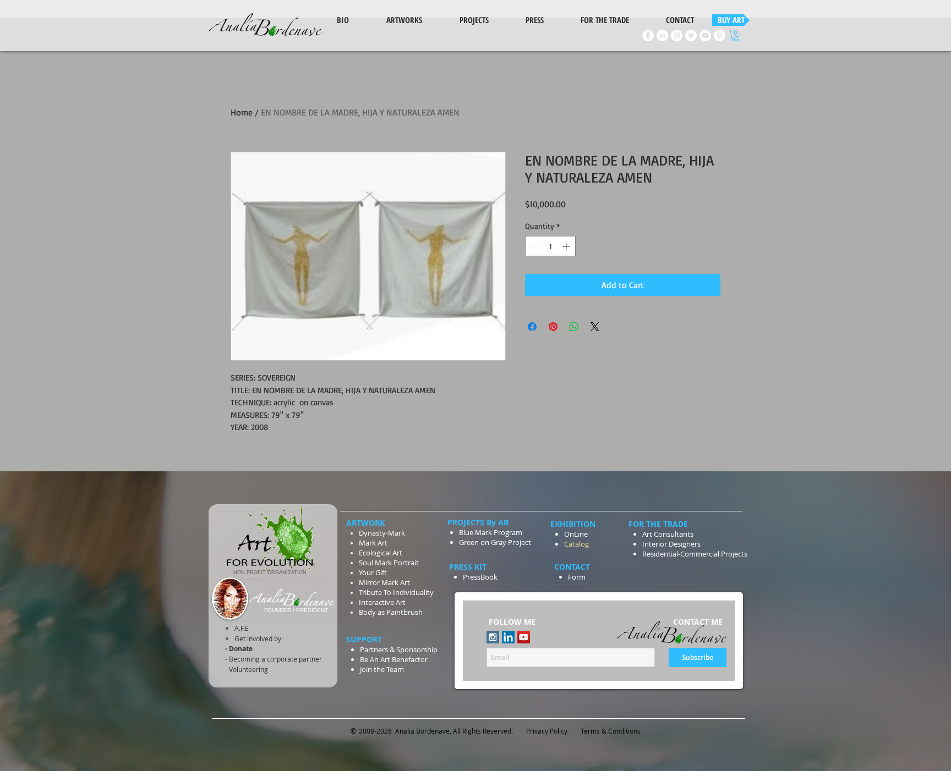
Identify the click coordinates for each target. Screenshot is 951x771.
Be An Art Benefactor (394, 659)
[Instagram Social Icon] (493, 637)
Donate (240, 648)
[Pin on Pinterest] (553, 326)
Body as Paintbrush (391, 612)
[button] (735, 35)
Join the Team (382, 669)
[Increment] (567, 246)
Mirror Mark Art (384, 582)
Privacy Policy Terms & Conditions (584, 730)
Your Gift (373, 572)
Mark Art (374, 543)
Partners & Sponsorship (399, 649)
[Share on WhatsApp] (574, 326)
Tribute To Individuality (396, 592)
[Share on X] (595, 326)
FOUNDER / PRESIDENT (296, 610)
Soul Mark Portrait (389, 563)
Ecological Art (380, 553)
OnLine (576, 534)
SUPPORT (365, 639)
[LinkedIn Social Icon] (508, 637)
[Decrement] (533, 246)
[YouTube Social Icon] (523, 637)
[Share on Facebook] (532, 326)
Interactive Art (382, 602)
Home (242, 112)
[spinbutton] (550, 246)
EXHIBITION (572, 524)
